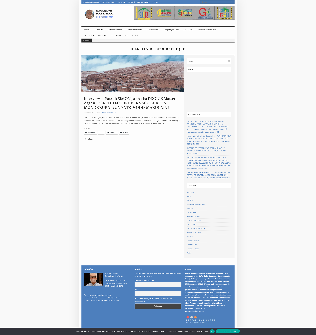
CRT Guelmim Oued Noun (91, 2)
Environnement (115, 29)
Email (137, 289)
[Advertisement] (209, 91)
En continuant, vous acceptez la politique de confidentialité (153, 299)
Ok (212, 331)
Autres (155, 2)
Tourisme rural (152, 29)
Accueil (87, 29)
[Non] (313, 331)
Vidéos (189, 253)
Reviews (190, 236)
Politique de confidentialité (228, 331)
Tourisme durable (134, 29)
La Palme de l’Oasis (119, 35)
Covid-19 (190, 200)
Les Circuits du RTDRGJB (196, 228)
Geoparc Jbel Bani (143, 2)
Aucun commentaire (109, 113)
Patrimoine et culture (207, 29)
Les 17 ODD (121, 2)
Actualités (190, 192)
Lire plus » (88, 139)
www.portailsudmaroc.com (194, 311)
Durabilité (131, 2)
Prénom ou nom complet (144, 280)
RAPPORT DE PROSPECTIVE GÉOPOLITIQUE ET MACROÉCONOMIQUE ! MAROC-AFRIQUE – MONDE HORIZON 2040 (207, 151)
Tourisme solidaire (193, 249)
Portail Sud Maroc (108, 2)
